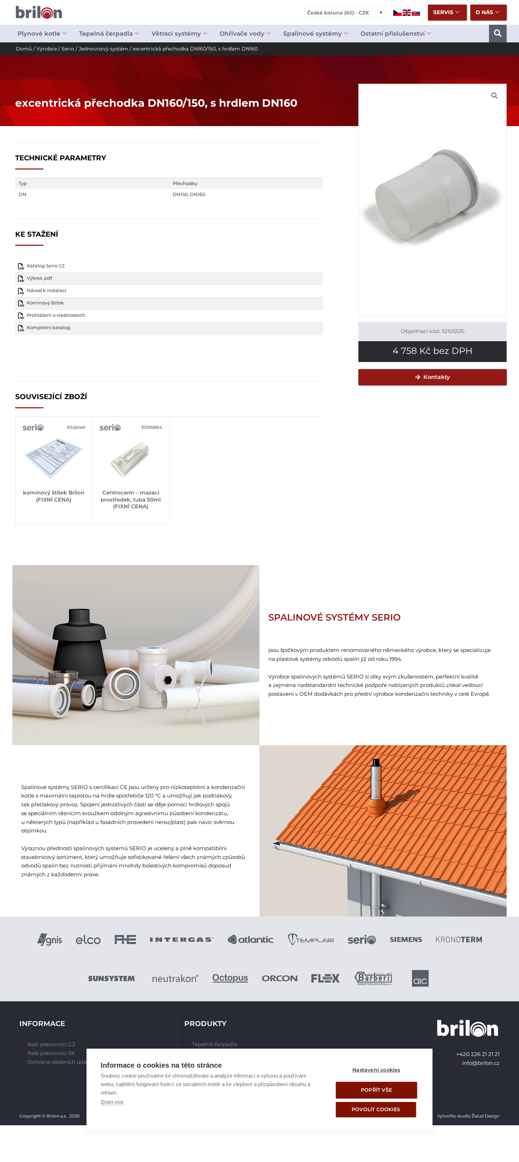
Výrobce (46, 49)
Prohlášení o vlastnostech (56, 315)
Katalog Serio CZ (46, 265)
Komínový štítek (45, 303)
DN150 (180, 194)
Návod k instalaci (46, 290)
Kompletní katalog (48, 327)
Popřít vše (376, 1090)
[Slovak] (416, 12)
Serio (67, 49)
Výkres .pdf (39, 278)
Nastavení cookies (376, 1070)
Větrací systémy (176, 33)
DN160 (197, 194)
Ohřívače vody (242, 33)
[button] (498, 33)
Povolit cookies (376, 1109)
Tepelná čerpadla (106, 33)
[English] (407, 12)
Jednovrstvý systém (103, 49)
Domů (24, 49)
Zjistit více (112, 1102)
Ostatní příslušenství (392, 33)
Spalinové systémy (312, 33)
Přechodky (185, 183)
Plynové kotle (39, 33)
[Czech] (397, 12)
